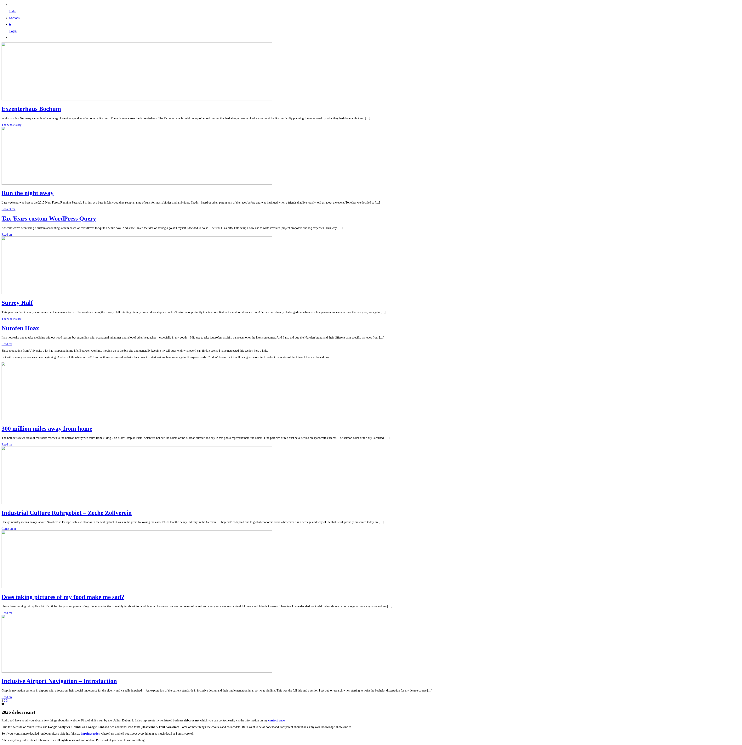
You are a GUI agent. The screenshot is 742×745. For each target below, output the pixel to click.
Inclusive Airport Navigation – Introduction (59, 680)
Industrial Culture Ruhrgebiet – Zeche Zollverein (67, 512)
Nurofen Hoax (20, 328)
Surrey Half (17, 302)
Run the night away (28, 192)
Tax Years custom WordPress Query (49, 218)
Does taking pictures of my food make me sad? (63, 596)
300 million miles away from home (47, 428)
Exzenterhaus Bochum (31, 108)
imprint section (90, 733)
